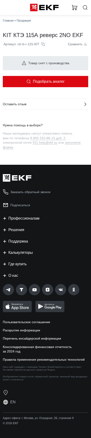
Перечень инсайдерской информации (32, 338)
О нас (13, 275)
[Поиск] (85, 7)
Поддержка (18, 241)
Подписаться (20, 205)
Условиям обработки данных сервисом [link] (24, 369)
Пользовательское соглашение (26, 322)
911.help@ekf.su (45, 142)
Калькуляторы (20, 253)
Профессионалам (23, 218)
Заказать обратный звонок (30, 192)
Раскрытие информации (21, 330)
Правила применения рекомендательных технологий (44, 359)
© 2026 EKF (10, 423)
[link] (8, 289)
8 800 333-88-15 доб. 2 (47, 138)
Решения (16, 230)
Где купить (17, 264)
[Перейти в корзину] (74, 7)
